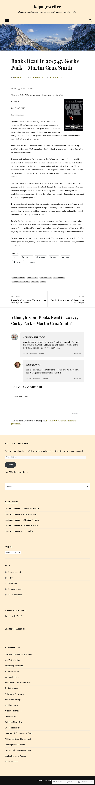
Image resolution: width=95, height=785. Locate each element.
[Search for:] (47, 486)
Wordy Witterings (13, 699)
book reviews (19, 278)
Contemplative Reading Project (18, 654)
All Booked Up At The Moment (18, 739)
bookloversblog (11, 705)
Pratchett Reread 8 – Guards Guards (21, 525)
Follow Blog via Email (17, 443)
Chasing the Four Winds (15, 744)
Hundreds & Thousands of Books (19, 733)
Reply (78, 353)
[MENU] (7, 20)
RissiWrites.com (12, 688)
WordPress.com (15, 594)
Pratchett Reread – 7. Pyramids (19, 531)
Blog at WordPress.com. (48, 780)
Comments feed (15, 589)
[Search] (88, 20)
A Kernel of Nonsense (14, 694)
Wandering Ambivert (14, 665)
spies (43, 282)
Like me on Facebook (15, 629)
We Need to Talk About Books (18, 682)
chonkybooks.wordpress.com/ (18, 750)
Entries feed (13, 583)
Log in (10, 577)
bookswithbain (11, 761)
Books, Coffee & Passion (15, 756)
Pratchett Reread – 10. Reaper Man (20, 514)
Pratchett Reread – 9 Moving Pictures (22, 520)
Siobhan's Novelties (13, 722)
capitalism (32, 278)
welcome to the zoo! (13, 711)
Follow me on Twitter (16, 610)
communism (46, 278)
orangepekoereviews (34, 336)
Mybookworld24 (12, 671)
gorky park (59, 278)
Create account (14, 572)
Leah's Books (10, 716)
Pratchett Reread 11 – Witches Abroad (22, 508)
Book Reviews (55, 77)
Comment (76, 413)
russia (35, 282)
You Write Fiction (12, 660)
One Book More (12, 677)
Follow (10, 464)
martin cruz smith (21, 282)
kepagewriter (47, 6)
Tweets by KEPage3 (13, 616)
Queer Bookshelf (12, 728)
